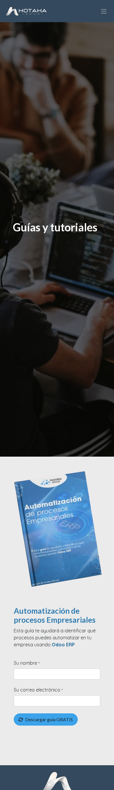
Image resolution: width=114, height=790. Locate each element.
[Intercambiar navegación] (104, 11)
